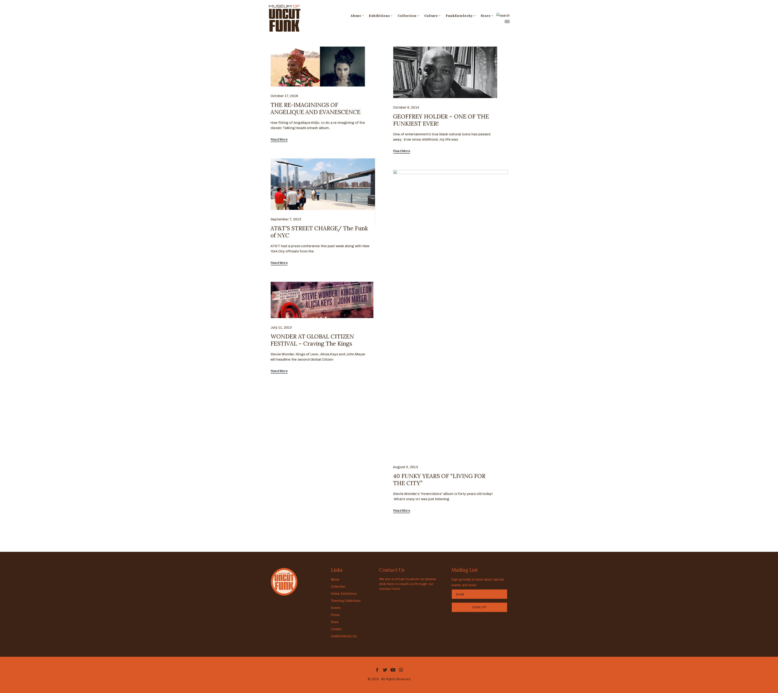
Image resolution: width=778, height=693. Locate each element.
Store (486, 16)
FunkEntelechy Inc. (344, 636)
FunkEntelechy (459, 16)
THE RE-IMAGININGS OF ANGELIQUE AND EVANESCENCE (315, 108)
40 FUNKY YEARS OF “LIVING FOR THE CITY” (439, 479)
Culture (431, 16)
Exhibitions (379, 16)
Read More (279, 139)
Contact (336, 629)
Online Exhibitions (344, 594)
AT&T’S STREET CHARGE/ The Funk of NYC (319, 232)
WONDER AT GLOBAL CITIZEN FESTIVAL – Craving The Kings (312, 340)
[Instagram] (401, 670)
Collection (407, 16)
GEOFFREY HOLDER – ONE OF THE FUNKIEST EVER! (441, 120)
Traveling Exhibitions (346, 601)
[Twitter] (385, 670)
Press (335, 615)
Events (336, 608)
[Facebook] (377, 670)
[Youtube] (393, 670)
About (356, 16)
